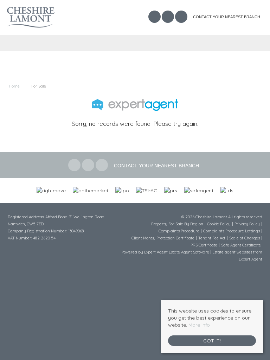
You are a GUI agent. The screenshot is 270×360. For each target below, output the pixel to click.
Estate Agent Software (189, 252)
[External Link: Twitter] (168, 17)
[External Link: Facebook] (155, 17)
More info (199, 325)
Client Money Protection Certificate (162, 238)
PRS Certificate (204, 245)
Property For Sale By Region (177, 223)
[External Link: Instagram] (181, 17)
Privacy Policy (247, 223)
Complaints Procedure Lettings (231, 231)
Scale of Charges (244, 238)
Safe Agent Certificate (241, 245)
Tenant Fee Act (211, 238)
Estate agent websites (232, 252)
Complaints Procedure (179, 231)
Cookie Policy (219, 223)
